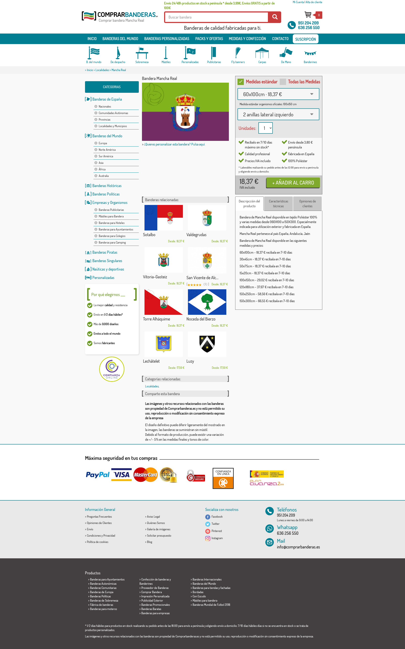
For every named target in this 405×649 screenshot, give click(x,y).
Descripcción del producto (249, 203)
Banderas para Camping (112, 242)
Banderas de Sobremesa (104, 600)
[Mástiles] (166, 53)
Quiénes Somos (156, 523)
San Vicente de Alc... (202, 277)
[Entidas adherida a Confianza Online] (223, 478)
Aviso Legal (153, 516)
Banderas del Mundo (107, 135)
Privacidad (109, 535)
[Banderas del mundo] (94, 53)
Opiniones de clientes (307, 203)
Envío (90, 529)
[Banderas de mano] (286, 53)
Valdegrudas (196, 234)
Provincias (104, 119)
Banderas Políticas (106, 194)
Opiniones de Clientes (99, 523)
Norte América (107, 149)
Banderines (146, 583)
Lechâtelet (151, 361)
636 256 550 (309, 27)
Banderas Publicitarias (111, 209)
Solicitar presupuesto (159, 535)
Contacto (280, 38)
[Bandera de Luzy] (207, 344)
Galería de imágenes (158, 529)
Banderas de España (107, 99)
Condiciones (94, 535)
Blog (149, 542)
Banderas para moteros (103, 609)
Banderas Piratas (104, 252)
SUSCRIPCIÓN (305, 39)
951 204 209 (308, 23)
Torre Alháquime (156, 319)
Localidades (102, 70)
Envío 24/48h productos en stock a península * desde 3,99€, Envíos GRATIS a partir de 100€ (219, 5)
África (102, 169)
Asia (101, 162)
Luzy (190, 361)
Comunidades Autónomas (113, 113)
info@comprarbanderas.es (298, 546)
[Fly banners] (238, 53)
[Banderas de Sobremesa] (142, 53)
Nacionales (105, 106)
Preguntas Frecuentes (99, 516)
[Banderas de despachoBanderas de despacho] (118, 53)
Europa (103, 143)
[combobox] (278, 94)
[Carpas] (262, 53)
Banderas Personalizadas (166, 38)
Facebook (216, 516)
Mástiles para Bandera (111, 216)
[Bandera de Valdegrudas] (207, 217)
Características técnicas (278, 203)
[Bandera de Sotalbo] (163, 217)
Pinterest (216, 531)
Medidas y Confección (247, 38)
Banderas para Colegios (112, 236)
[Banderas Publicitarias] (214, 53)
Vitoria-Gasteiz (155, 276)
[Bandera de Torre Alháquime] (163, 302)
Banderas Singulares (107, 260)
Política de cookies (97, 542)
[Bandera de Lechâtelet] (163, 344)
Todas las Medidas (304, 81)
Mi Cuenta (298, 2)
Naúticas (98, 269)
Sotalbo (149, 234)
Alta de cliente (314, 2)
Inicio (92, 38)
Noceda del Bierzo (201, 319)
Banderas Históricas (107, 185)
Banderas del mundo (120, 38)
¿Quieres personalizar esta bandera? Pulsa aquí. (174, 144)
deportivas (116, 269)
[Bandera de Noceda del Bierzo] (207, 302)
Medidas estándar (262, 81)
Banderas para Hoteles (111, 223)
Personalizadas (103, 277)
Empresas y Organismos (109, 202)
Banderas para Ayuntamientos (116, 229)
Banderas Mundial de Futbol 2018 (211, 604)
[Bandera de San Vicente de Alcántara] (207, 260)
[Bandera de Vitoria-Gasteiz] (163, 260)
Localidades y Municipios (113, 126)
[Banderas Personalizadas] (190, 53)
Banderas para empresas (155, 613)
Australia (104, 176)
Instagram (216, 538)
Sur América (106, 156)
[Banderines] (310, 53)
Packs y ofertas (209, 38)
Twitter (215, 523)
